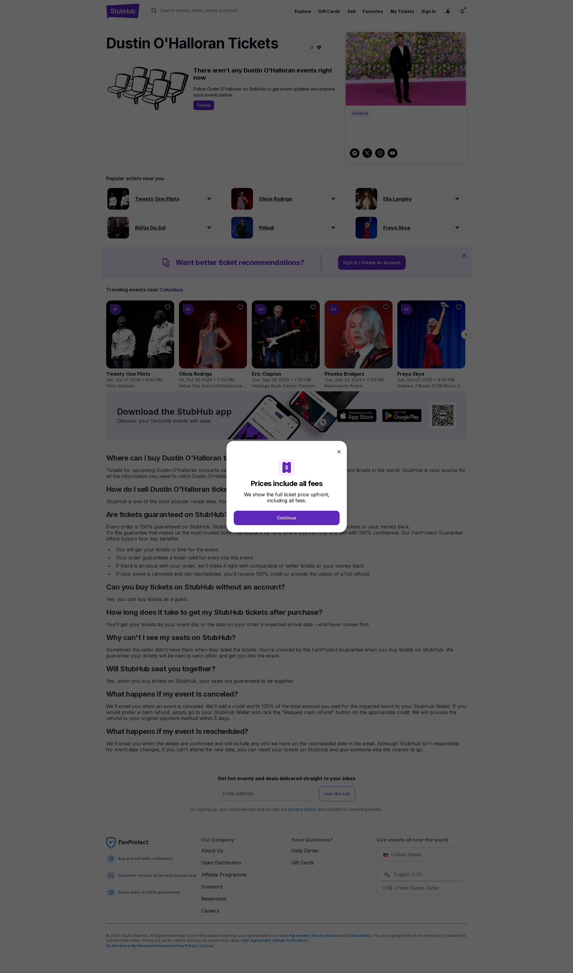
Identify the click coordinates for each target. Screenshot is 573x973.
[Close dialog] (339, 452)
